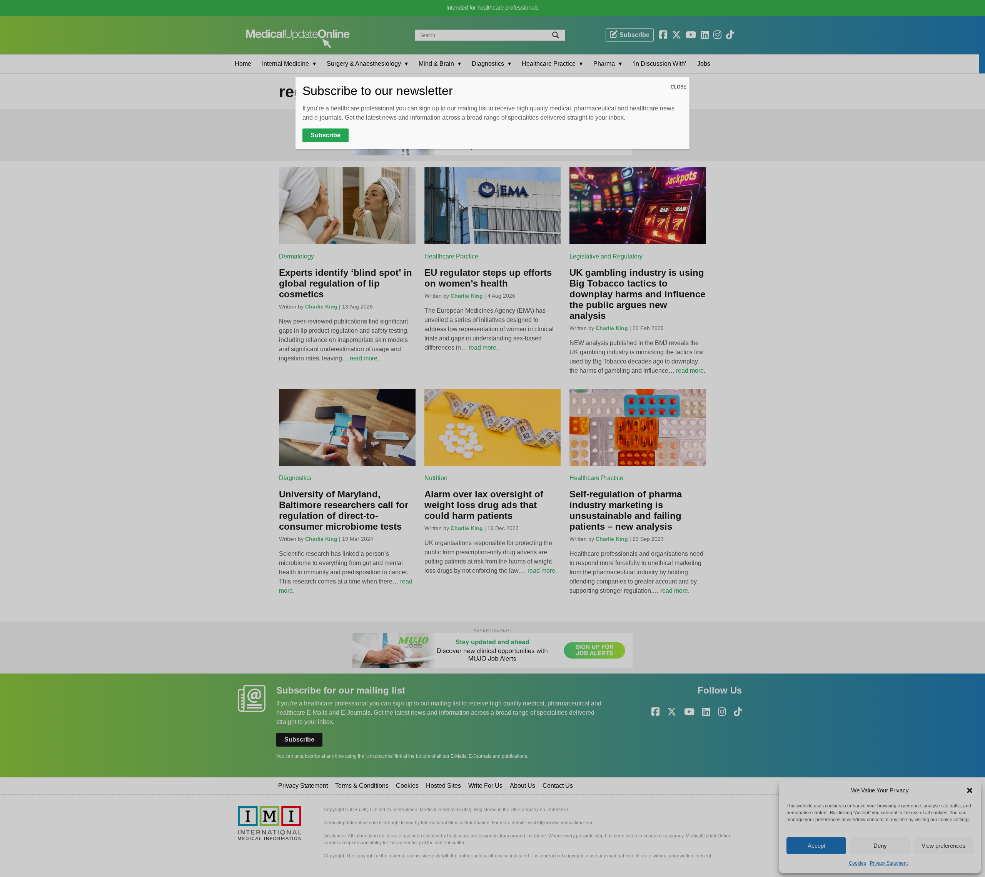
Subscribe (326, 135)
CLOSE (678, 87)
